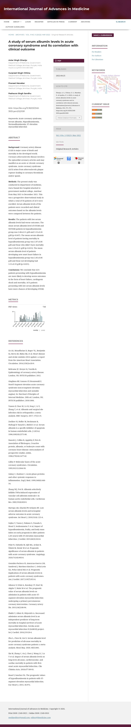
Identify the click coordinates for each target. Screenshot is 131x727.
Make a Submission (103, 35)
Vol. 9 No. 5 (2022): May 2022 (38, 35)
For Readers (96, 52)
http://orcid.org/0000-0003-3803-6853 (20, 68)
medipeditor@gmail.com (19, 717)
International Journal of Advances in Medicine (46, 9)
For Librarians (97, 59)
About (16, 22)
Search (121, 22)
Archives (85, 22)
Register (39, 22)
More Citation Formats (67, 118)
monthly (35, 330)
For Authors (96, 55)
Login (28, 22)
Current (72, 22)
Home (6, 22)
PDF (59, 61)
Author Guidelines (15, 27)
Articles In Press (55, 22)
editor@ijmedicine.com (41, 717)
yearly (43, 330)
